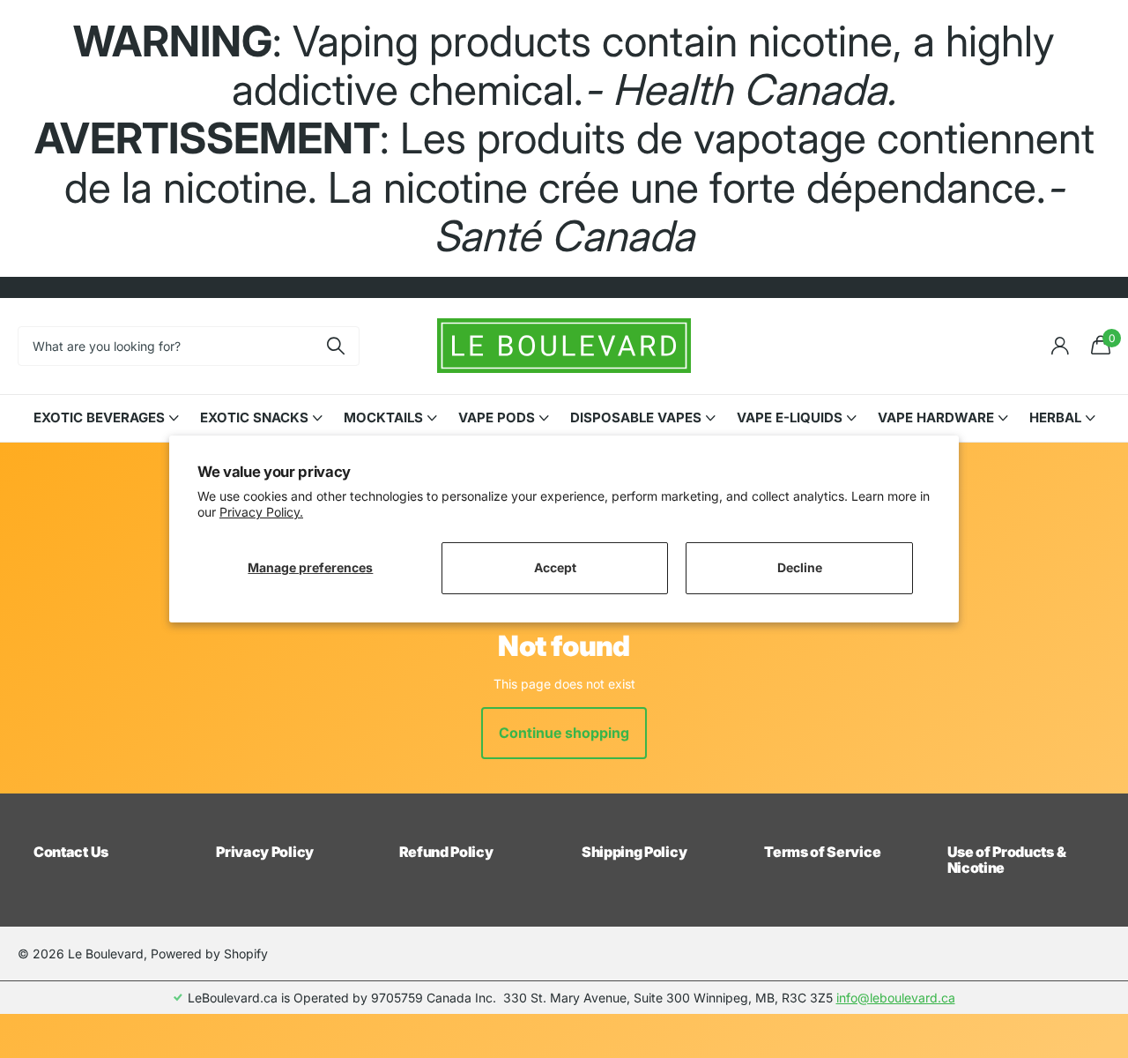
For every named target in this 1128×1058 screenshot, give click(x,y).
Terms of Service (822, 852)
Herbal (1055, 417)
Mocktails (383, 417)
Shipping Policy (634, 852)
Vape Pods (496, 417)
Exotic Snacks (254, 417)
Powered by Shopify (209, 953)
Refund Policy (446, 852)
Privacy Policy (265, 852)
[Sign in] (1059, 346)
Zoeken (335, 346)
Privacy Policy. (261, 511)
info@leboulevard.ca (895, 997)
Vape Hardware (936, 417)
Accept (555, 567)
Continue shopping (564, 732)
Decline (799, 567)
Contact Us (70, 852)
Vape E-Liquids (789, 417)
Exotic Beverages (99, 417)
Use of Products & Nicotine (1006, 859)
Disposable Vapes (635, 417)
